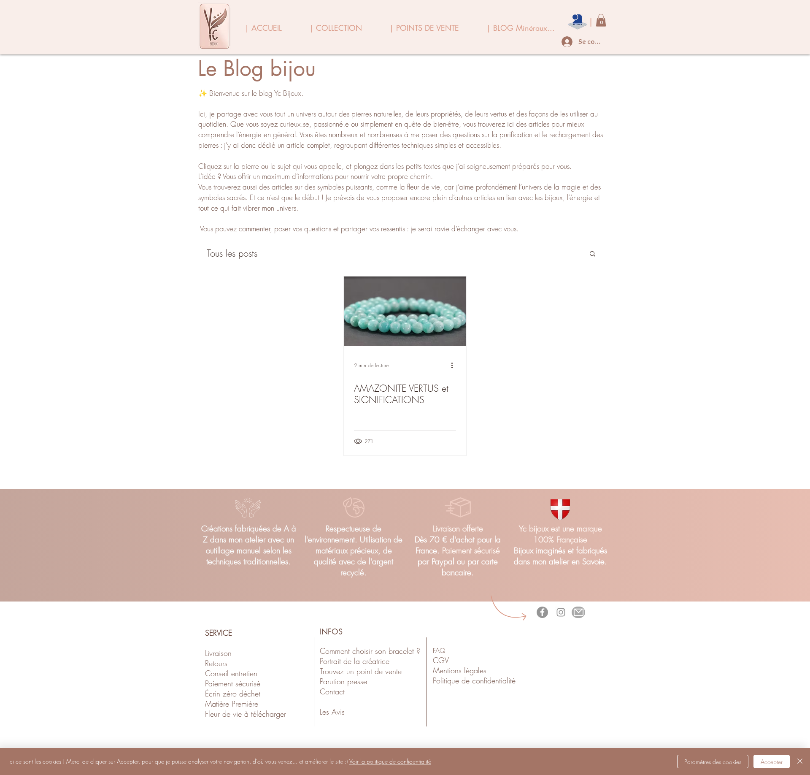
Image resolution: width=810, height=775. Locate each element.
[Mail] (578, 612)
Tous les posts (232, 253)
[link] (601, 20)
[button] (593, 254)
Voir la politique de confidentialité (390, 761)
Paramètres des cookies (712, 762)
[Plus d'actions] (455, 365)
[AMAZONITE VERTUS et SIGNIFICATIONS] (405, 311)
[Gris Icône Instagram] (561, 612)
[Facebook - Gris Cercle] (542, 612)
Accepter (772, 762)
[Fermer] (800, 761)
